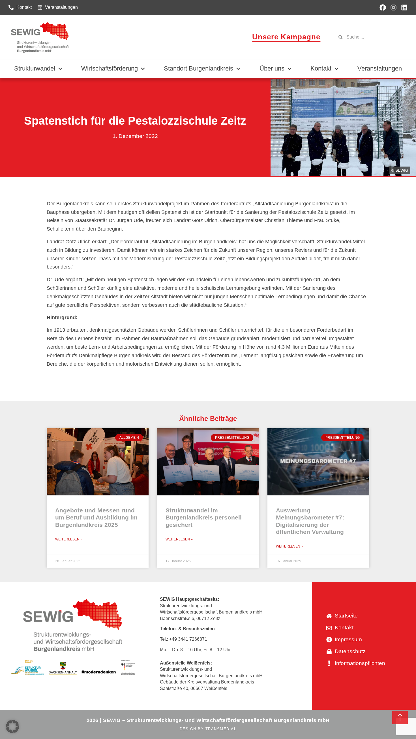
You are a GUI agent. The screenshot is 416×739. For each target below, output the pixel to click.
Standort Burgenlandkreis (198, 68)
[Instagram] (393, 7)
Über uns (272, 68)
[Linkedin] (404, 7)
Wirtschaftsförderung (109, 68)
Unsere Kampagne (286, 37)
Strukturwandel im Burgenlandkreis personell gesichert (204, 517)
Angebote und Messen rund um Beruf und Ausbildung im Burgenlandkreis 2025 (96, 517)
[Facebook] (382, 7)
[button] (12, 726)
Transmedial (221, 729)
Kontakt (320, 68)
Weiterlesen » (68, 539)
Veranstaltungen (379, 68)
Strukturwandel (34, 68)
